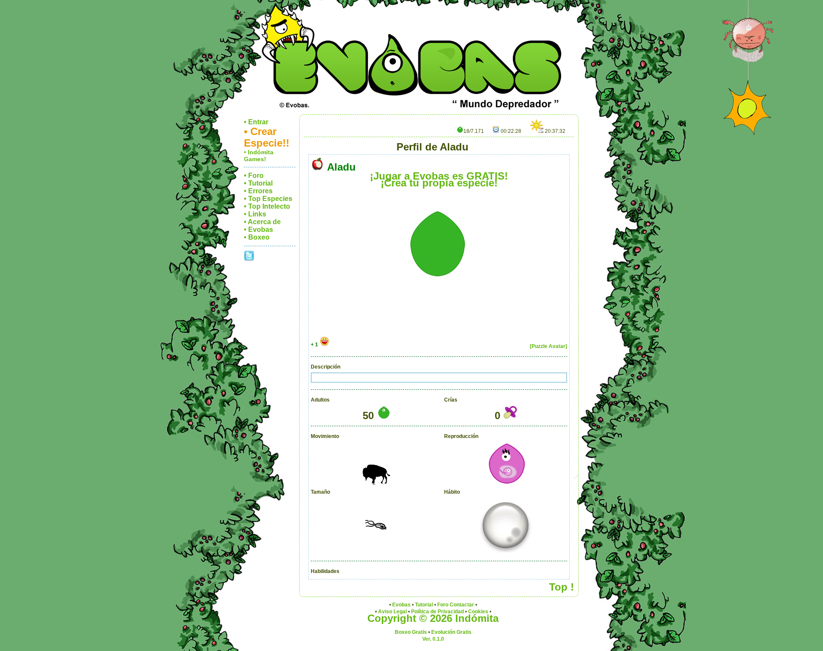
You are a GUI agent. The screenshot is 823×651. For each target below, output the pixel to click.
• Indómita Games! (258, 155)
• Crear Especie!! (266, 137)
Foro (442, 605)
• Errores (258, 191)
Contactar (462, 605)
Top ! (561, 587)
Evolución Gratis (451, 632)
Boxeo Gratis (411, 632)
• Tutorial (258, 183)
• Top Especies (268, 198)
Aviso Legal (392, 612)
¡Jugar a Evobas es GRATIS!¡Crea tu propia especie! (439, 179)
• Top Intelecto (267, 206)
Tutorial (424, 605)
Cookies (478, 612)
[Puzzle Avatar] (548, 346)
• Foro (254, 175)
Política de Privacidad (437, 612)
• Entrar (256, 122)
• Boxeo (257, 237)
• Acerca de (262, 221)
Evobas (401, 605)
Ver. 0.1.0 (433, 639)
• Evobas (258, 229)
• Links (255, 214)
